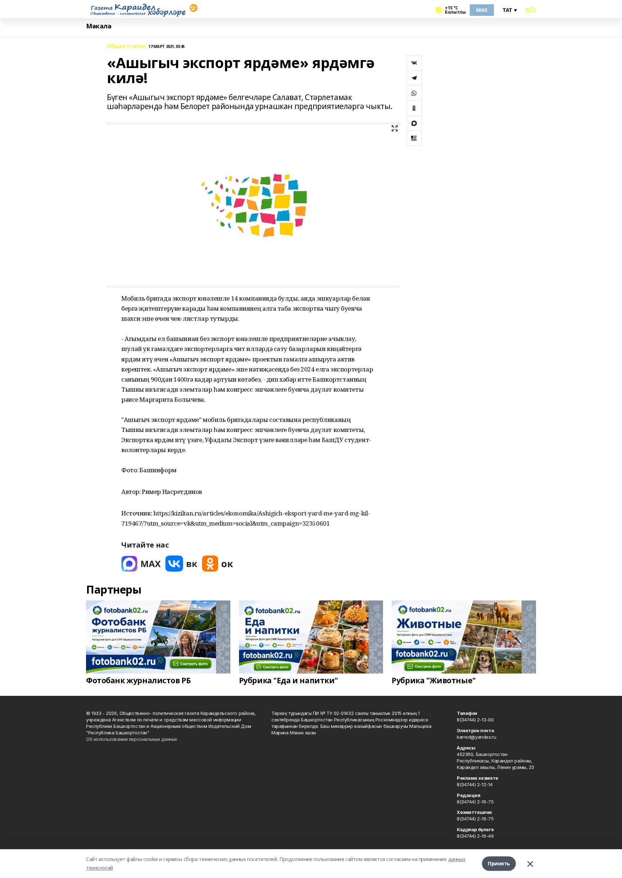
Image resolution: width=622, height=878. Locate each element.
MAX (481, 9)
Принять (499, 863)
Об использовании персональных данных (131, 739)
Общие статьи (126, 46)
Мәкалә (98, 26)
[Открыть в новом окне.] (141, 563)
